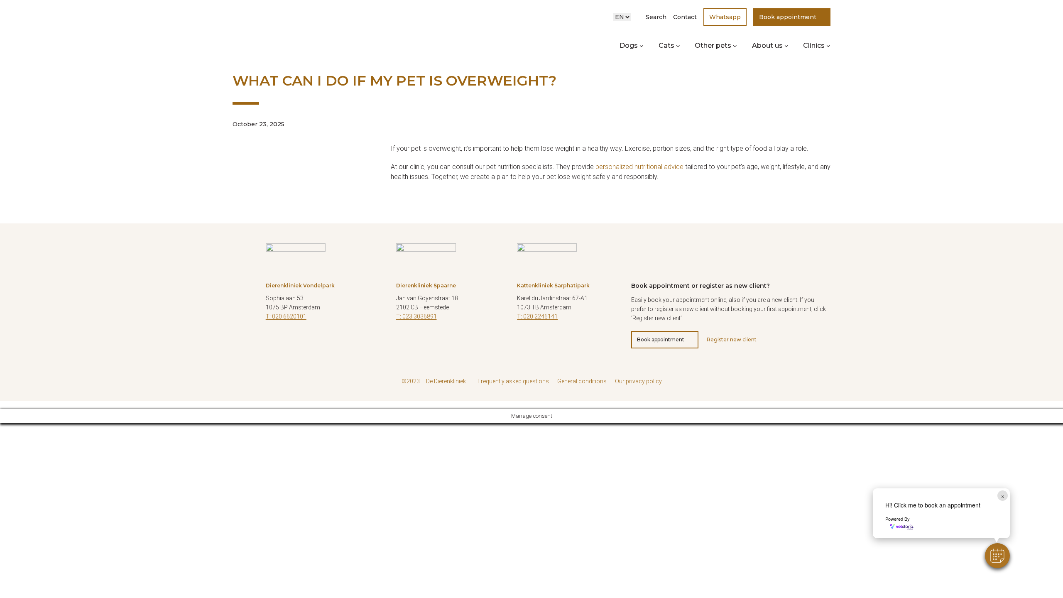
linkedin (313, 341)
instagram (293, 341)
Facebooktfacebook (272, 341)
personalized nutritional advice (639, 167)
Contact (685, 17)
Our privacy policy (638, 381)
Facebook (402, 341)
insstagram (544, 341)
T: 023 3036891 (416, 316)
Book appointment (787, 17)
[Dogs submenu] (641, 46)
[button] (997, 555)
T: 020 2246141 (537, 316)
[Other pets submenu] (735, 46)
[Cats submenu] (678, 46)
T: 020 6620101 (286, 316)
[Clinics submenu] (828, 46)
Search (656, 17)
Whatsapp (725, 17)
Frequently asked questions (513, 381)
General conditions (582, 381)
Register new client (732, 339)
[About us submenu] (786, 46)
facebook (523, 341)
